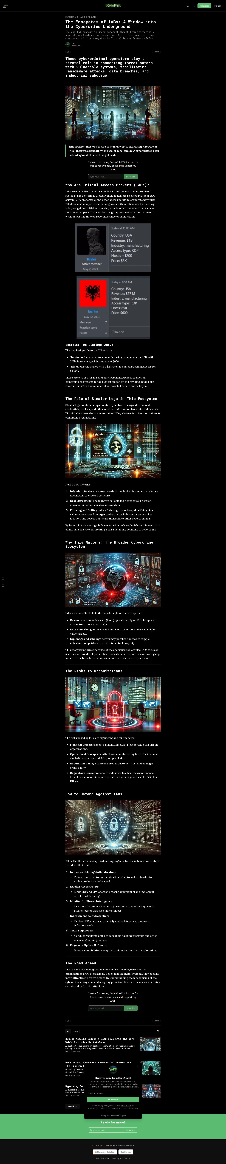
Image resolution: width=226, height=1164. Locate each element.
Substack (100, 1158)
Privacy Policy (133, 1108)
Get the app (126, 1152)
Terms (115, 1145)
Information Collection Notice (112, 1108)
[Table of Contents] (3, 582)
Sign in (217, 5)
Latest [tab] (75, 1031)
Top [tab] (68, 1031)
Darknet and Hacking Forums (80, 17)
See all (70, 1106)
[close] (138, 1066)
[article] (113, 1047)
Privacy (107, 1145)
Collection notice (126, 1145)
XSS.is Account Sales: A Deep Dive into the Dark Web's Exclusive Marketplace (99, 1040)
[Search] (188, 5)
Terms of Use (126, 1105)
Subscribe (204, 5)
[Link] (62, 67)
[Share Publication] (193, 5)
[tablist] (72, 1031)
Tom (73, 43)
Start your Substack (106, 1152)
